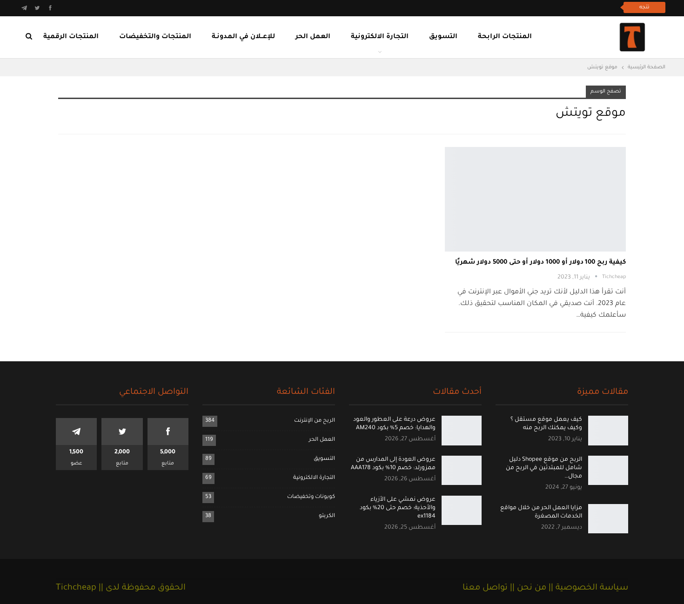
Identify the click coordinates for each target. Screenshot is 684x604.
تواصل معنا (485, 588)
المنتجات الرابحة (505, 37)
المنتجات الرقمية (71, 37)
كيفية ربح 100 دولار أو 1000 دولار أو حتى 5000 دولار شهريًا (540, 262)
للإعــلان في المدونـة (243, 37)
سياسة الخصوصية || (587, 588)
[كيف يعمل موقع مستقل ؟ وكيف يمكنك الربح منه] (608, 430)
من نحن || (527, 588)
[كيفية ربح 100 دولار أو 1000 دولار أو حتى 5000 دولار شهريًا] (535, 199)
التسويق (443, 37)
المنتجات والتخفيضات (155, 37)
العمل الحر (312, 37)
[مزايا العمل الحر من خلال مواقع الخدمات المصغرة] (608, 519)
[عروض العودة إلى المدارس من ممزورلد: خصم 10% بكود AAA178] (462, 470)
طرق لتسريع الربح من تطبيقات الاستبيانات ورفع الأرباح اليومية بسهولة (511, 7)
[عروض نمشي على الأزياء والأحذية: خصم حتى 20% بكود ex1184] (462, 510)
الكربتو (327, 516)
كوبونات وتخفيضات (311, 497)
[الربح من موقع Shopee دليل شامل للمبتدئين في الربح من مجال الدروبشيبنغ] (608, 470)
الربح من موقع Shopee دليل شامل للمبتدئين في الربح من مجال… (544, 468)
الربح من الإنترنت (314, 421)
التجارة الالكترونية (380, 37)
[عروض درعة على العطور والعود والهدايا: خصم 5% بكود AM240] (462, 430)
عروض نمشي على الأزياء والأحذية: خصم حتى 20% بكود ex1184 (398, 508)
